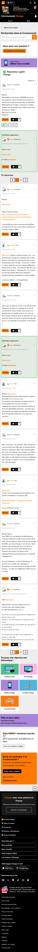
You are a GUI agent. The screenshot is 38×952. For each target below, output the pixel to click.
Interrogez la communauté (14, 51)
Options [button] (31, 80)
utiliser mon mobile (11, 28)
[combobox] (16, 37)
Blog (28, 21)
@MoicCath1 (6, 154)
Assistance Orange (7, 720)
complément (12, 159)
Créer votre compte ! (12, 771)
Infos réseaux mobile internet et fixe (13, 723)
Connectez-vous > (10, 780)
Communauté (12, 16)
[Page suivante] (25, 180)
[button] (34, 84)
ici (22, 610)
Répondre (5, 119)
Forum (10, 21)
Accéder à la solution (10, 125)
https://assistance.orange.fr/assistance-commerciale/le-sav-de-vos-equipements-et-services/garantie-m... (17, 216)
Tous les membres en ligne (13, 746)
